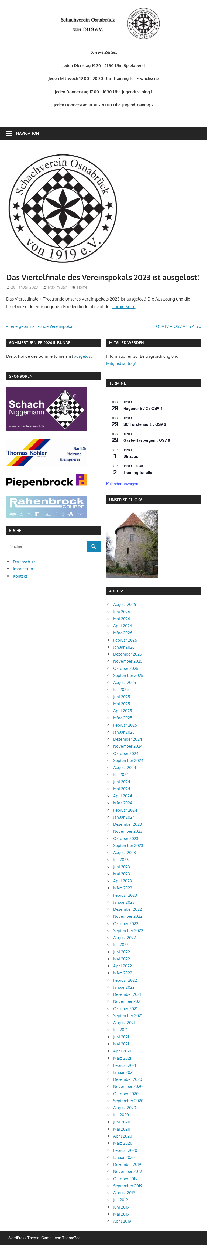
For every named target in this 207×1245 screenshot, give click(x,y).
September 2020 (128, 1100)
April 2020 (122, 1136)
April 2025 (122, 710)
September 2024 (128, 760)
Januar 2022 (123, 987)
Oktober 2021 (125, 1008)
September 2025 (128, 675)
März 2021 (122, 1058)
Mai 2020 (121, 1129)
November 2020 (128, 1086)
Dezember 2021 (127, 994)
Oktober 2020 (126, 1093)
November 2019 (127, 1171)
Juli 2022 (121, 944)
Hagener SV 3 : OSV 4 (143, 408)
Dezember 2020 (127, 1079)
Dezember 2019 (127, 1164)
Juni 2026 (121, 611)
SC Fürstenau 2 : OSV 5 (144, 424)
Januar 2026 (124, 647)
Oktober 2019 (125, 1178)
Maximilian (57, 287)
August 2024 (124, 767)
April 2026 (122, 625)
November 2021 (127, 1001)
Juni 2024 (121, 781)
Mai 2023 (121, 873)
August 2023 (124, 852)
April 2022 (122, 966)
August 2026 (124, 604)
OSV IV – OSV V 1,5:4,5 (177, 326)
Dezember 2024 (127, 739)
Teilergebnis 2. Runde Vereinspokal (41, 326)
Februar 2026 (125, 640)
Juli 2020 (121, 1114)
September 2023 (128, 845)
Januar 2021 (123, 1072)
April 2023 (122, 880)
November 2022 (127, 916)
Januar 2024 (124, 817)
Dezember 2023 (127, 824)
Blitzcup (131, 456)
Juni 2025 (121, 696)
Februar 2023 (125, 895)
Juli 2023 (121, 859)
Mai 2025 (121, 703)
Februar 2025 (125, 725)
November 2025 (128, 661)
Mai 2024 (121, 788)
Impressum (23, 568)
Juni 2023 (121, 866)
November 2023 (127, 831)
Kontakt (20, 576)
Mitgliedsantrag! (121, 363)
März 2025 (122, 717)
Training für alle (137, 472)
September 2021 (127, 1015)
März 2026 (122, 632)
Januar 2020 (124, 1157)
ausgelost (83, 356)
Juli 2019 (120, 1199)
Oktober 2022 (125, 923)
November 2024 (128, 746)
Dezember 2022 (127, 909)
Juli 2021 (120, 1029)
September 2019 (128, 1185)
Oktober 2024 (126, 753)
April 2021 (122, 1051)
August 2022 (124, 937)
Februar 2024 (125, 810)
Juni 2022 (121, 951)
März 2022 (122, 973)
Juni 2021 (121, 1037)
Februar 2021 (124, 1065)
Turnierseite (124, 306)
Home (82, 287)
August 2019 (124, 1192)
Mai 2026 (121, 618)
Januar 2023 (123, 902)
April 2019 (122, 1221)
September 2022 (128, 930)
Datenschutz (24, 561)
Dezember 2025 (127, 654)
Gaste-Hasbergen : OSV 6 (146, 440)
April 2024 (122, 795)
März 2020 (122, 1143)
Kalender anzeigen (122, 483)
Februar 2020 (125, 1150)
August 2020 (124, 1107)
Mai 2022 (121, 958)
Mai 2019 (121, 1214)
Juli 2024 (121, 774)
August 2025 (124, 682)
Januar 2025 (124, 732)
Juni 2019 (121, 1207)
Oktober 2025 (126, 668)
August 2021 (124, 1022)
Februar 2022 (125, 980)
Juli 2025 (121, 689)
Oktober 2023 (125, 838)
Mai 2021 (121, 1044)
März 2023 (122, 887)
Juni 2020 (121, 1122)
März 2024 (122, 802)
